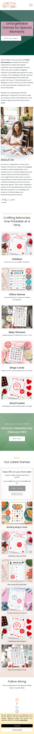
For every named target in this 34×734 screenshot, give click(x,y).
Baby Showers (17, 332)
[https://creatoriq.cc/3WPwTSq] (17, 317)
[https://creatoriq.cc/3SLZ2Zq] (17, 352)
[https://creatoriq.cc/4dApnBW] (17, 388)
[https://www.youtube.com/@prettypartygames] (17, 711)
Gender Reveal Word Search (17, 613)
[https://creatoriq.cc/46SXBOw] (17, 656)
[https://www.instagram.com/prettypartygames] (17, 700)
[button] (30, 5)
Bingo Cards (17, 367)
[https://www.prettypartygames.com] (9, 5)
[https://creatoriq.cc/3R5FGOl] (17, 243)
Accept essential (17, 730)
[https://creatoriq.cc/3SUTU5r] (17, 599)
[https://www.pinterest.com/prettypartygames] (17, 708)
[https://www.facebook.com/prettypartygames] (17, 704)
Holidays (17, 259)
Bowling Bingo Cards (17, 527)
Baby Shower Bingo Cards (17, 670)
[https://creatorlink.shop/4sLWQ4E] (17, 627)
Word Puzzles (17, 403)
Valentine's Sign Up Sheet (17, 556)
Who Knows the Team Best (17, 585)
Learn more (23, 720)
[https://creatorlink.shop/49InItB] (17, 570)
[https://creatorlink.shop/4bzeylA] (17, 279)
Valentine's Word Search (17, 641)
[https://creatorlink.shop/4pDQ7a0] (17, 542)
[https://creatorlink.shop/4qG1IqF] (17, 513)
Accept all (17, 726)
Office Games (17, 294)
